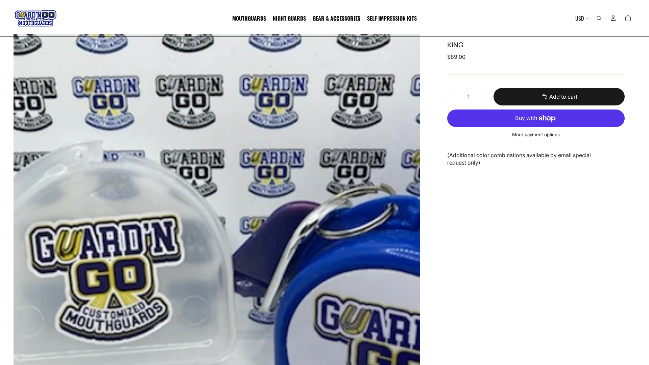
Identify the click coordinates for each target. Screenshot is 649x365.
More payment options (536, 134)
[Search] (599, 18)
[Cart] (628, 18)
